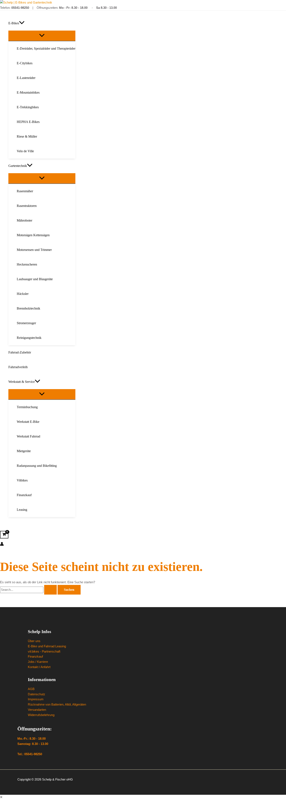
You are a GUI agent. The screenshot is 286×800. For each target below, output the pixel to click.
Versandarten (37, 709)
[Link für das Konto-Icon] (2, 544)
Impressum (36, 699)
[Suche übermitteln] (50, 590)
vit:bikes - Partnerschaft (44, 651)
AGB (31, 689)
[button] (21, 23)
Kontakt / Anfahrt (39, 667)
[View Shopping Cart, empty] (4, 535)
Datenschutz (36, 694)
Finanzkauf (35, 656)
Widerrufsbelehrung (41, 715)
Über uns (34, 641)
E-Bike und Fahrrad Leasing (47, 646)
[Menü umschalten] (41, 36)
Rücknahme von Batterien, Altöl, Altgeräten (57, 704)
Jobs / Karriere (38, 661)
